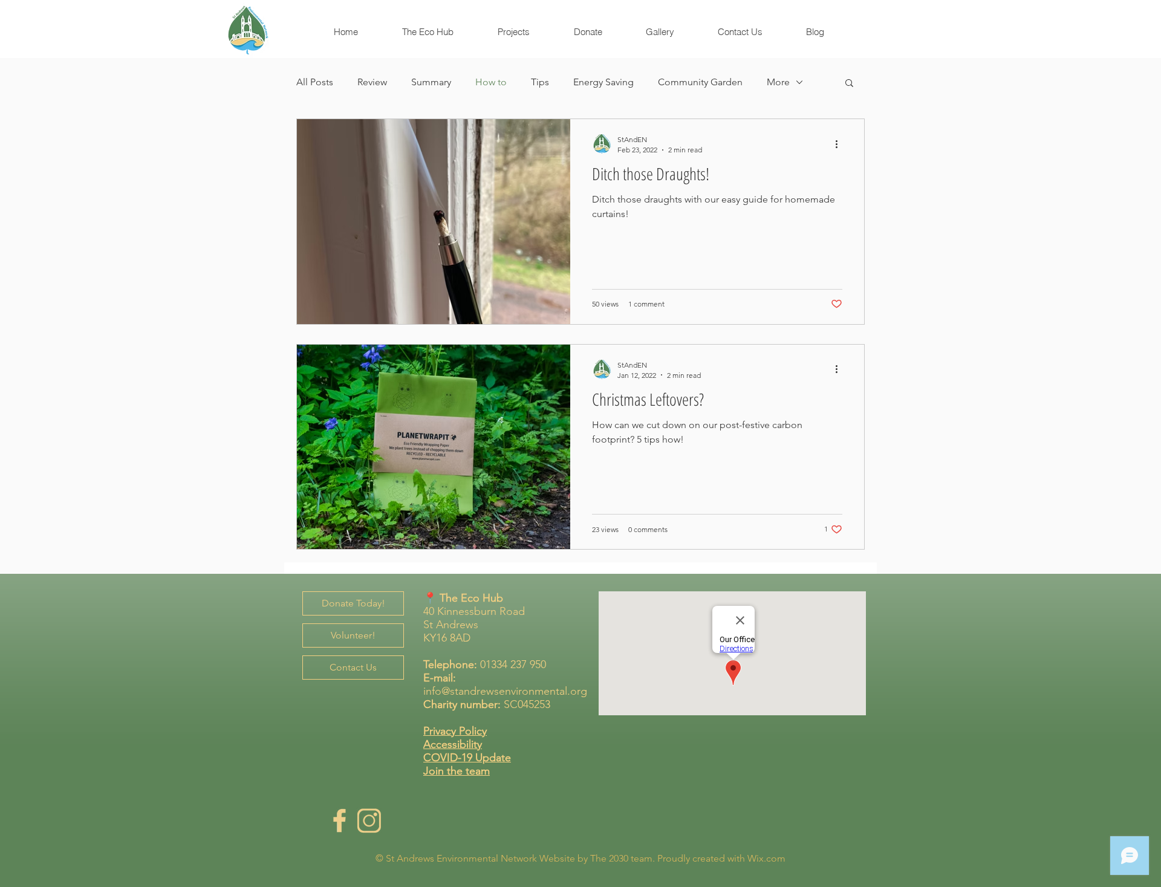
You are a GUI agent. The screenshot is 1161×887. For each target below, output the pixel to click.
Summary (431, 82)
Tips (540, 82)
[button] (849, 83)
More (778, 82)
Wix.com (766, 858)
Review (372, 82)
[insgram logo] (369, 820)
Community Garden (700, 82)
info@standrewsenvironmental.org (505, 691)
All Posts (314, 82)
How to (491, 82)
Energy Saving (603, 82)
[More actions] (840, 144)
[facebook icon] (339, 820)
